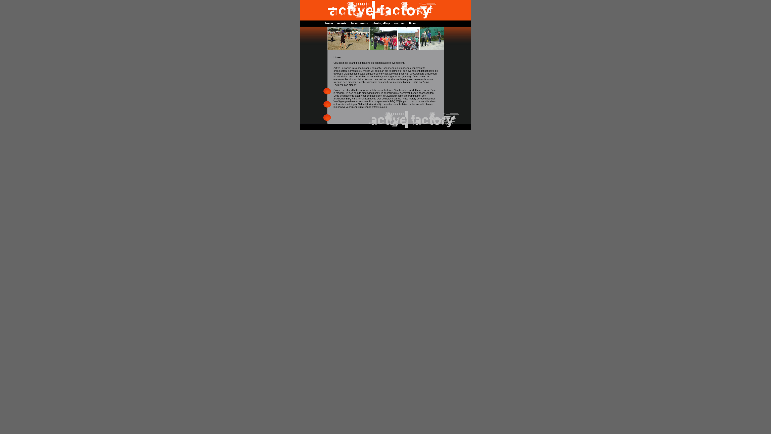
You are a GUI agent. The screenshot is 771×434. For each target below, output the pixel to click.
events (342, 23)
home (329, 23)
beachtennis (359, 23)
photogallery (381, 23)
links (412, 23)
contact (399, 23)
